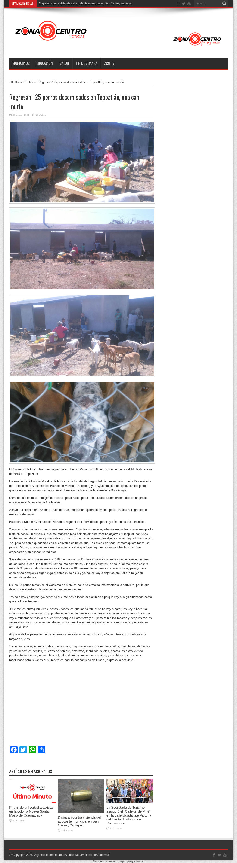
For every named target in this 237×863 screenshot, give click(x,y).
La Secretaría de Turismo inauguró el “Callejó (67, 3)
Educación (45, 63)
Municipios (21, 63)
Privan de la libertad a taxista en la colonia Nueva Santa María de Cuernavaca (31, 811)
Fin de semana (86, 63)
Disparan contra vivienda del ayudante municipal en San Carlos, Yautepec (79, 821)
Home (18, 82)
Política (30, 82)
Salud (64, 63)
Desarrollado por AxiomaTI (92, 855)
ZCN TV (109, 63)
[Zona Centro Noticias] (118, 46)
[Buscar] (224, 3)
